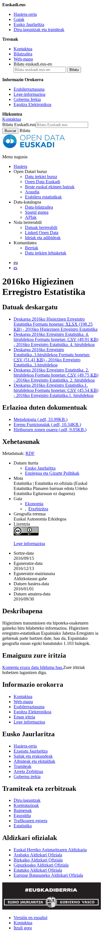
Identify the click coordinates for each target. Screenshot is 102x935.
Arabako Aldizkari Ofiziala (38, 854)
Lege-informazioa (29, 94)
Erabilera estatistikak (43, 197)
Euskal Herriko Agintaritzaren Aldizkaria (50, 849)
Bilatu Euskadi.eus (19, 124)
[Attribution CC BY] (26, 534)
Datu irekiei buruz (41, 176)
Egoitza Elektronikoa (32, 104)
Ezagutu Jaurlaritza (31, 751)
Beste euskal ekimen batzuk (50, 186)
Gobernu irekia (27, 776)
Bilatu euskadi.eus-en (33, 64)
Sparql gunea (36, 212)
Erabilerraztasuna (29, 89)
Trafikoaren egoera (30, 820)
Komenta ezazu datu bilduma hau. (32, 667)
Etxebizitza (38, 508)
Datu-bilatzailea (39, 207)
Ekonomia (34, 503)
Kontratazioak (26, 805)
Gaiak (19, 19)
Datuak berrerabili (41, 227)
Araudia (32, 191)
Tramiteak (22, 766)
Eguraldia (22, 815)
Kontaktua (23, 48)
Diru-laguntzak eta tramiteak (39, 29)
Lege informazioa (29, 543)
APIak (31, 217)
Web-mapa (23, 59)
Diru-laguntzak (27, 800)
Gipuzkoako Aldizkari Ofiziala (41, 865)
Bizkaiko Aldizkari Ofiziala (38, 860)
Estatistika (23, 825)
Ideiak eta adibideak (43, 237)
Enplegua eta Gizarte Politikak (52, 473)
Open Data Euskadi (42, 181)
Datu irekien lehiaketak (45, 253)
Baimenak (23, 810)
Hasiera (20, 166)
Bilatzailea (23, 53)
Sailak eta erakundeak (33, 756)
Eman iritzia (24, 716)
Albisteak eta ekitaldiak (34, 761)
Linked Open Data (41, 232)
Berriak (31, 247)
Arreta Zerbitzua (28, 771)
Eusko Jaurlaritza (29, 24)
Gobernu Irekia (27, 99)
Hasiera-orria (25, 14)
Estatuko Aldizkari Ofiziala (38, 870)
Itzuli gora (23, 927)
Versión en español (30, 917)
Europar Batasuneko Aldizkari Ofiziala (48, 875)
